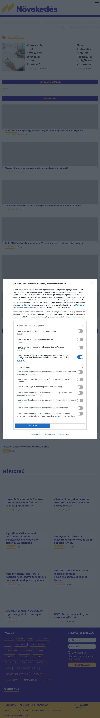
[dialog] (50, 359)
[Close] (92, 284)
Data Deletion (36, 434)
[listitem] (50, 325)
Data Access (50, 434)
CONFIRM (32, 426)
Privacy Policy (64, 434)
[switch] (80, 331)
